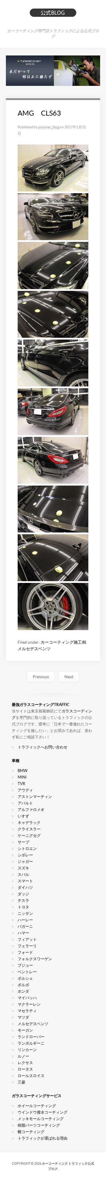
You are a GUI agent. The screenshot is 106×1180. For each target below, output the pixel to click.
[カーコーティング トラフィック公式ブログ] (53, 15)
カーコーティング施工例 (63, 642)
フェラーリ (27, 946)
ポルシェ (25, 978)
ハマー (23, 933)
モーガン (25, 1030)
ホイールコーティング (37, 1106)
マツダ (23, 1017)
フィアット (27, 939)
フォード (25, 952)
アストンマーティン (35, 796)
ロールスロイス (31, 1076)
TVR (21, 783)
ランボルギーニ (31, 1043)
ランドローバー (31, 1037)
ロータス (25, 1069)
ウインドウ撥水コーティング (42, 1112)
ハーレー (25, 920)
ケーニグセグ (29, 835)
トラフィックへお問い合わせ (42, 747)
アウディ (25, 790)
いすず (23, 816)
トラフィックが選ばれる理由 (42, 1138)
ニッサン (25, 913)
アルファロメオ (31, 809)
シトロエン (27, 848)
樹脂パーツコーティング (39, 1125)
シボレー (25, 855)
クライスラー (29, 829)
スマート (25, 881)
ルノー (23, 1056)
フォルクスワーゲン (35, 959)
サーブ (23, 842)
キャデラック (29, 822)
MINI (22, 777)
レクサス (25, 1063)
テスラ (23, 900)
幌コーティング (31, 1132)
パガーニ (25, 926)
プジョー (25, 965)
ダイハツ (25, 887)
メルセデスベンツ (34, 648)
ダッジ (23, 894)
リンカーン (27, 1050)
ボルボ (23, 985)
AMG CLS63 (39, 113)
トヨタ (23, 907)
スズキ (23, 868)
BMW (22, 770)
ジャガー (25, 861)
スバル (23, 874)
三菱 (21, 1082)
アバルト (25, 803)
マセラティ (27, 1011)
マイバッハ (27, 998)
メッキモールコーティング (41, 1119)
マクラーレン (29, 1004)
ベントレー (27, 972)
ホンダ (23, 991)
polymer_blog (48, 127)
